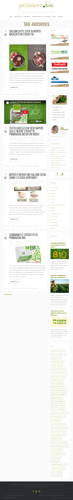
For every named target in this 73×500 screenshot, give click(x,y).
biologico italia (58, 405)
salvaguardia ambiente (56, 450)
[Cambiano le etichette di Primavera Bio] (27, 254)
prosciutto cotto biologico (37, 40)
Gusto (52, 202)
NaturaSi (52, 211)
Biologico (34, 38)
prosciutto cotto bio (25, 40)
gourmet (53, 420)
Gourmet (52, 199)
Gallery (16, 495)
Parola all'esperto (54, 213)
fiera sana (62, 416)
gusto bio (58, 420)
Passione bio (13, 38)
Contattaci (60, 16)
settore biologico (55, 457)
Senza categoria (54, 225)
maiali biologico (56, 428)
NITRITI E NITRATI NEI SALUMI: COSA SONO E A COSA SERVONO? (27, 176)
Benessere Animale (58, 394)
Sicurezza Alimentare (31, 140)
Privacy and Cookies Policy (9, 497)
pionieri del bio (63, 435)
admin (11, 181)
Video (60, 475)
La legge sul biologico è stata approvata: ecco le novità (58, 245)
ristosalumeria (54, 222)
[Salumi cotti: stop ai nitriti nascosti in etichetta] (27, 57)
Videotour (52, 228)
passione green (55, 435)
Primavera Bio (54, 216)
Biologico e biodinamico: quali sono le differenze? (58, 276)
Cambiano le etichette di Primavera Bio (23, 236)
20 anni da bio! (26, 16)
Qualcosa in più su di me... (56, 136)
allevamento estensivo (60, 376)
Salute (10, 42)
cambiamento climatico (57, 413)
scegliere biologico (58, 453)
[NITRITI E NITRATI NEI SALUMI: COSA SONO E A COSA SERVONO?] (27, 194)
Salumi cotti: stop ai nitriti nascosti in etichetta (25, 32)
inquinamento (54, 424)
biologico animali (57, 402)
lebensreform (62, 424)
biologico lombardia (58, 409)
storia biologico (58, 468)
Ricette (54, 16)
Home (11, 16)
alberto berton (62, 350)
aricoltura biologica (59, 390)
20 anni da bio (54, 187)
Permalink (17, 42)
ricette (66, 442)
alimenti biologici (55, 354)
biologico (56, 398)
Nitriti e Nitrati (17, 40)
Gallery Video (47, 16)
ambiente (60, 383)
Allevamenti (53, 190)
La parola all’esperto (37, 16)
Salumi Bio (56, 446)
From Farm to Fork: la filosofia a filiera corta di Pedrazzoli (58, 313)
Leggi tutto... (14, 87)
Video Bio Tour (17, 17)
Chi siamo (10, 495)
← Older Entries (7, 294)
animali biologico (57, 387)
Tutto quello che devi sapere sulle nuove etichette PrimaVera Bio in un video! (26, 131)
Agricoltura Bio (54, 350)
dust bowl (66, 412)
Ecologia (52, 196)
